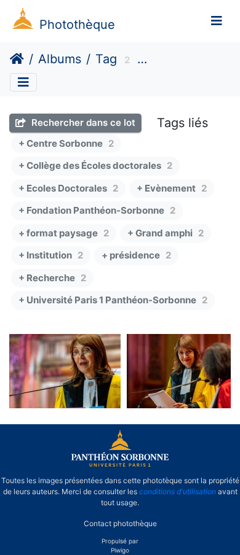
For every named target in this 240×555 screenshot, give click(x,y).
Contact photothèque (120, 523)
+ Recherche (52, 278)
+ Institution (50, 255)
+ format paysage (63, 233)
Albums (59, 59)
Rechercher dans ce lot (82, 122)
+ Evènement (172, 188)
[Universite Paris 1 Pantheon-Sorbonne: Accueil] (120, 464)
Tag (106, 59)
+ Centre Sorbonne (66, 143)
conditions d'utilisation (177, 491)
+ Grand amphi (165, 233)
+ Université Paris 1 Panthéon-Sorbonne (112, 300)
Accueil (17, 59)
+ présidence (136, 255)
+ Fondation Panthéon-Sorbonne (96, 210)
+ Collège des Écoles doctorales (95, 165)
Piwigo (120, 550)
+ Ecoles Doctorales (68, 188)
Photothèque (77, 24)
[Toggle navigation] (216, 21)
